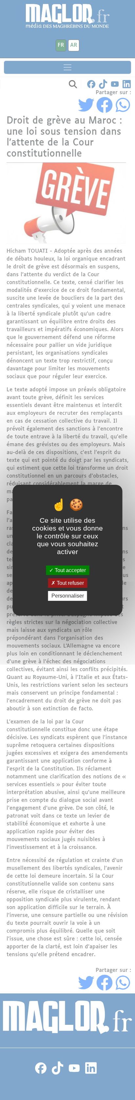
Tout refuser (69, 583)
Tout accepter (69, 570)
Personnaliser (67, 596)
